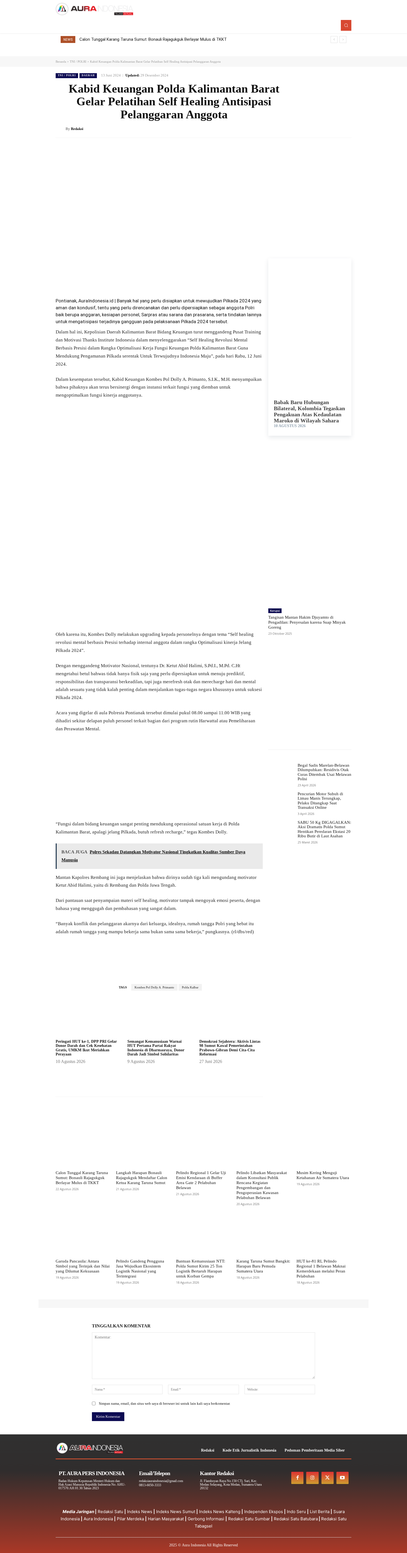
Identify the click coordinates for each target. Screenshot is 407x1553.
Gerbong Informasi (206, 1518)
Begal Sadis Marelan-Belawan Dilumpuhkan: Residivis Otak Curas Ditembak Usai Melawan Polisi (324, 772)
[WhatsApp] (345, 128)
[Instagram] (312, 1478)
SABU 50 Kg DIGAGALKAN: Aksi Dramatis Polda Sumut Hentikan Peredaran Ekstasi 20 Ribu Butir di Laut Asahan (324, 829)
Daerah (88, 75)
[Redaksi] (61, 129)
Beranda (61, 61)
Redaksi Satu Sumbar (249, 1518)
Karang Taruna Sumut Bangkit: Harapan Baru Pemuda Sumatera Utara (263, 1266)
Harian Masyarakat (166, 1518)
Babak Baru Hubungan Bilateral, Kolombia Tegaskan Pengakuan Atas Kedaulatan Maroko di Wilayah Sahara (309, 411)
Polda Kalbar (190, 987)
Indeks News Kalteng (219, 1511)
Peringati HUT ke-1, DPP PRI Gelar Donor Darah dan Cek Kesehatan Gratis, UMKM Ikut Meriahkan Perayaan (86, 1047)
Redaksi (77, 129)
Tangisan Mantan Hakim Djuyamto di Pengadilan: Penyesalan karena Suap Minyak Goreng (307, 622)
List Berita (319, 1511)
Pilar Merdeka (130, 1518)
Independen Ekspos (263, 1511)
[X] (320, 128)
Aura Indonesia (98, 1518)
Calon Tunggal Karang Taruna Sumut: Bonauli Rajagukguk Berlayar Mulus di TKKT (153, 39)
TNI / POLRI (78, 61)
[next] (342, 39)
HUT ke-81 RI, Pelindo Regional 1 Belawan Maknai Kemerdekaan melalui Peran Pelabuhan (321, 1268)
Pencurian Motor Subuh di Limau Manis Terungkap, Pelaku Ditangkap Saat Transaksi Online (320, 801)
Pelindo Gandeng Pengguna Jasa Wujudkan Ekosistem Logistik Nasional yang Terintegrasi (140, 1268)
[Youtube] (342, 1478)
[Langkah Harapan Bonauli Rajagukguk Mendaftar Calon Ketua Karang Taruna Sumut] (143, 1148)
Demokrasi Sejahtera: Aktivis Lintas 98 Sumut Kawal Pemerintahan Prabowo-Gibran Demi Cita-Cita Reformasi (229, 1047)
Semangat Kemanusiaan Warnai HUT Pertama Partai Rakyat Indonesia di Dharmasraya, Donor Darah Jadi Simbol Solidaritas (155, 1047)
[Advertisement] (159, 589)
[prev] (334, 39)
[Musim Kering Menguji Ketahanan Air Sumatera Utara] (324, 1148)
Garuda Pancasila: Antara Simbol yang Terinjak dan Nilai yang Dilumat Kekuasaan (83, 1266)
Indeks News (139, 1511)
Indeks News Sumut (175, 1511)
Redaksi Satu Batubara (296, 1518)
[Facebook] (307, 128)
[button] (346, 25)
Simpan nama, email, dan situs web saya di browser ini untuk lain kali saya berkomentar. (164, 1403)
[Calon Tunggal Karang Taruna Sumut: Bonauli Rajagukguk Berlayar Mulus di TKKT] (83, 1148)
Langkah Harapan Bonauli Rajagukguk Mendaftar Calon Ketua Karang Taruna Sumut (141, 1178)
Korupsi (275, 611)
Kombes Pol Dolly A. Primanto (154, 987)
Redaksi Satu (110, 1511)
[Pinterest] (333, 128)
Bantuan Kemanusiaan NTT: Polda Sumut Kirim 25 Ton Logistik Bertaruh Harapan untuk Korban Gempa (200, 1268)
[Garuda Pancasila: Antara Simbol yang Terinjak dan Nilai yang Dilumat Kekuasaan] (83, 1237)
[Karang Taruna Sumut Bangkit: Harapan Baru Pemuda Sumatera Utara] (263, 1237)
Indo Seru (296, 1511)
